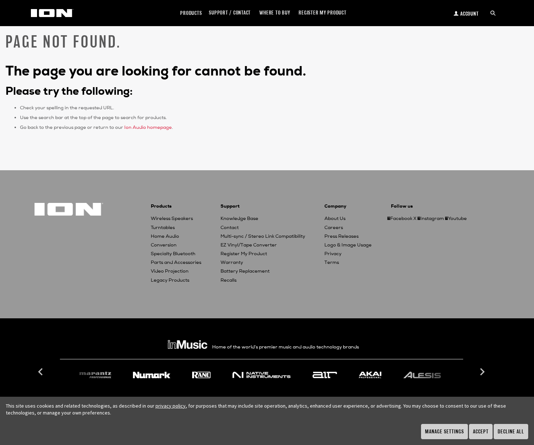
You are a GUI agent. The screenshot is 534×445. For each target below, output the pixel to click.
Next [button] (482, 372)
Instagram (432, 218)
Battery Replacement (245, 271)
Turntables (163, 227)
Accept (481, 431)
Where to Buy (274, 12)
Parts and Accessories (176, 262)
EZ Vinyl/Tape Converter (249, 245)
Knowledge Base (239, 218)
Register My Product (244, 254)
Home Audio (165, 236)
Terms (331, 262)
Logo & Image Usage (348, 245)
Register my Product (322, 12)
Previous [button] (41, 372)
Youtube (457, 218)
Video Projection (170, 271)
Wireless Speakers (172, 218)
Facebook (401, 218)
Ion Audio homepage (148, 127)
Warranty (232, 262)
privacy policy (170, 406)
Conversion (164, 245)
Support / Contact (230, 12)
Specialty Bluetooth (173, 254)
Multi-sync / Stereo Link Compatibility (263, 236)
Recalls (228, 280)
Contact (230, 227)
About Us (334, 218)
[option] (262, 375)
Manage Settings (444, 431)
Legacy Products (170, 280)
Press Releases (341, 236)
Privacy (332, 254)
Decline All (511, 431)
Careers (333, 227)
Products (191, 13)
